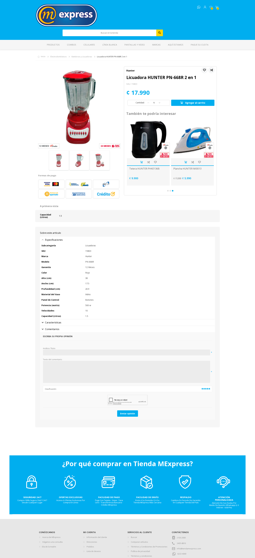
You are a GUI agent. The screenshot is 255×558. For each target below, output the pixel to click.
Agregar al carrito (141, 162)
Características (53, 322)
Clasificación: (51, 389)
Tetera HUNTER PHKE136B (144, 168)
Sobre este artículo (50, 232)
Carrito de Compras (217, 7)
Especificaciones (54, 239)
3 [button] (172, 191)
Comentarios (52, 329)
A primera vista (49, 206)
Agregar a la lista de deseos (155, 162)
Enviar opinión (127, 413)
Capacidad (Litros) (45, 216)
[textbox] (109, 33)
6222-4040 (181, 553)
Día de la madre (49, 546)
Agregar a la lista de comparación (148, 162)
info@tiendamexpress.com (189, 548)
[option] (148, 152)
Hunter (130, 70)
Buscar (159, 33)
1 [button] (168, 191)
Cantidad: (140, 102)
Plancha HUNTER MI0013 (187, 168)
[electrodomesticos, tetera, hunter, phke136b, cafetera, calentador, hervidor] (148, 138)
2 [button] (170, 191)
